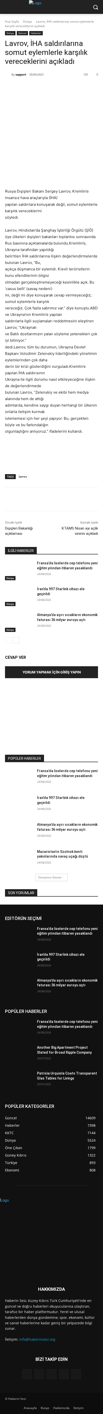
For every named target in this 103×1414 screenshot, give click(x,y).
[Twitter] (37, 87)
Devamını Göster (50, 877)
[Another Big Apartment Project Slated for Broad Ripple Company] (19, 1055)
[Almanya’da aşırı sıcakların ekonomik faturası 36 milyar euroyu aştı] (19, 622)
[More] (72, 87)
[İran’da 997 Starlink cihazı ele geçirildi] (19, 596)
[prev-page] (8, 640)
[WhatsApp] (49, 87)
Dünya (27, 21)
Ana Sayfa (12, 21)
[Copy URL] (60, 87)
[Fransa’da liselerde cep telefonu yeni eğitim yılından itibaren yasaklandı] (19, 570)
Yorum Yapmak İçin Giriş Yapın (51, 672)
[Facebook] (26, 87)
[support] (8, 74)
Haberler (36, 33)
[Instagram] (39, 1374)
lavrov (23, 476)
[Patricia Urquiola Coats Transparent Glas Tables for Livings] (19, 1080)
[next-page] (16, 640)
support (21, 74)
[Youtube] (76, 1374)
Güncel (22, 33)
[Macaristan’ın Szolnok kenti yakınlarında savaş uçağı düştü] (19, 859)
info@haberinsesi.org (37, 1339)
